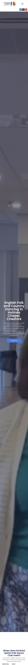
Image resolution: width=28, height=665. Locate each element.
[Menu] (22, 4)
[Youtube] (26, 9)
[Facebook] (20, 9)
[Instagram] (23, 9)
